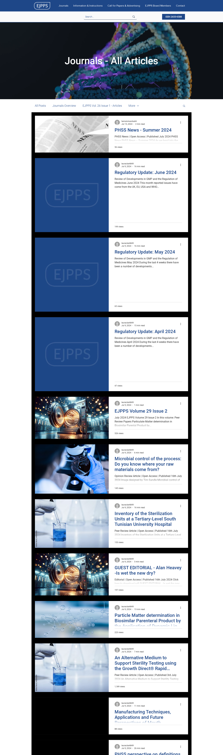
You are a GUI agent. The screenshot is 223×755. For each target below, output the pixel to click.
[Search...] (134, 16)
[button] (184, 106)
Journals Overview (64, 105)
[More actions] (182, 122)
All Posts (40, 105)
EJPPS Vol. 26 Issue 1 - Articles (102, 105)
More (131, 105)
